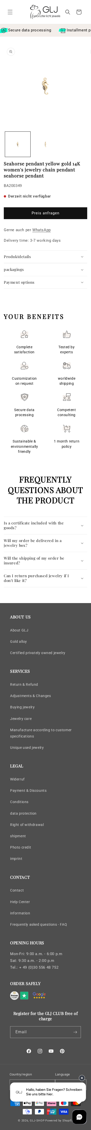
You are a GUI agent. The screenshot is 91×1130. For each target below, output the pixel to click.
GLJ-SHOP (37, 1120)
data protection (23, 813)
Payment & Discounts (28, 791)
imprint (16, 859)
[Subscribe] (75, 1032)
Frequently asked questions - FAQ (38, 924)
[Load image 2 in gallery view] (45, 144)
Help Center (20, 902)
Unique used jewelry (27, 748)
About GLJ (19, 630)
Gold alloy (18, 642)
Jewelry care (21, 719)
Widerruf (17, 779)
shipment (18, 836)
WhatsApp (41, 230)
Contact (17, 890)
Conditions (19, 802)
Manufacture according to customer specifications (41, 733)
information (20, 913)
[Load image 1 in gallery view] (17, 144)
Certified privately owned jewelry (37, 653)
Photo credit (20, 847)
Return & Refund (24, 684)
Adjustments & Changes (30, 696)
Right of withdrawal (27, 825)
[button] (10, 12)
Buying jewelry (22, 707)
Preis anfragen (45, 213)
